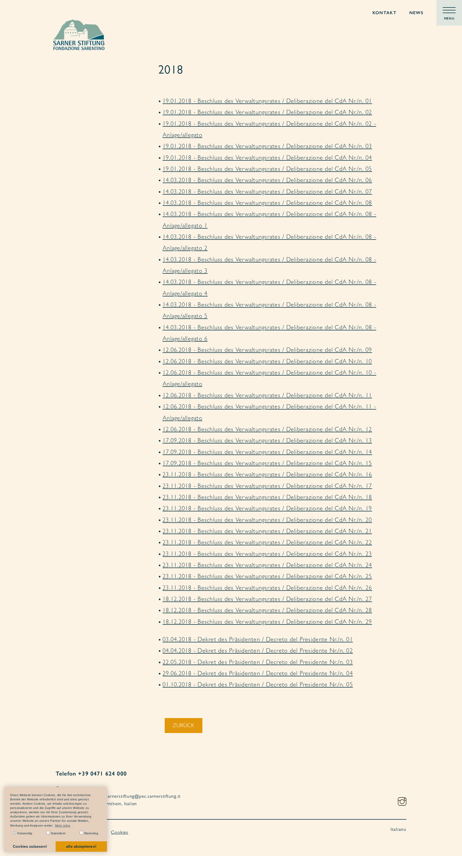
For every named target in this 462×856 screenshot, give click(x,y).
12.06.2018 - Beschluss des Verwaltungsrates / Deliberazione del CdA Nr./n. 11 (267, 396)
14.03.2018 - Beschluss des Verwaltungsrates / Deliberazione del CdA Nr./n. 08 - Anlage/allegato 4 (269, 288)
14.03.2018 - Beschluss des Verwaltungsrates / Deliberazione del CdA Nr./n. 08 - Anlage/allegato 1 (269, 220)
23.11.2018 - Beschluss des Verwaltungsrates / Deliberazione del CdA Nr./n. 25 (267, 577)
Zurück (183, 726)
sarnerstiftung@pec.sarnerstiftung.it (143, 797)
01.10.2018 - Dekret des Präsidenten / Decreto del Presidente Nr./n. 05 (258, 685)
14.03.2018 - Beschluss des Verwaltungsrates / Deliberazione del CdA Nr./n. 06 (267, 181)
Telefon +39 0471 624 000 (91, 773)
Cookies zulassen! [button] (30, 846)
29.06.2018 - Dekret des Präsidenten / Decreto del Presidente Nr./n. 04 (258, 674)
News (416, 12)
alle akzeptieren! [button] (81, 846)
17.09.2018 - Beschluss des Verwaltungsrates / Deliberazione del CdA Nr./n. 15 (267, 464)
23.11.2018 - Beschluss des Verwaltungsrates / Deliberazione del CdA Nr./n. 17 (267, 487)
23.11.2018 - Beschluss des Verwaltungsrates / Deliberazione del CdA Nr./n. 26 (267, 589)
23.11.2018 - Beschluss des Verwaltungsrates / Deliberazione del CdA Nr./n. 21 (267, 532)
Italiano (398, 830)
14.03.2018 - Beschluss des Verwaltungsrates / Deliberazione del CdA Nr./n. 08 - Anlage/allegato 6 (269, 333)
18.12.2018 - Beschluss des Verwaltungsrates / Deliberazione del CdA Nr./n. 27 (267, 600)
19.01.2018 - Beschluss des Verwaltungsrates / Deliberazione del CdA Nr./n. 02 (267, 113)
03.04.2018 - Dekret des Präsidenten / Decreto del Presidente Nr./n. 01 (258, 640)
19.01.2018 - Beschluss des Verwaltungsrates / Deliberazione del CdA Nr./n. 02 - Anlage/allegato (269, 130)
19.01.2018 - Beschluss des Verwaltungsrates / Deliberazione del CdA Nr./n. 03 (267, 147)
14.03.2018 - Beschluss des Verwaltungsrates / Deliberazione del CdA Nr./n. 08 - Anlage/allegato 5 (269, 311)
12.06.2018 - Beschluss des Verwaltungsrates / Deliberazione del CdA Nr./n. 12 (267, 430)
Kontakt (384, 12)
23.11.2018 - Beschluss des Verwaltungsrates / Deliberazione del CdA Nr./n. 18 (267, 498)
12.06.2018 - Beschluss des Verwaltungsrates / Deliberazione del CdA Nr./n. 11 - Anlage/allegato (269, 413)
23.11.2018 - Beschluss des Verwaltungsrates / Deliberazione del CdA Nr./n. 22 (267, 543)
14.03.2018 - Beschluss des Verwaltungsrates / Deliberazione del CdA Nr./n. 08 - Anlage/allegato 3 (269, 266)
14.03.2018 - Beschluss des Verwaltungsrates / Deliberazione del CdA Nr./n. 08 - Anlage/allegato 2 (269, 243)
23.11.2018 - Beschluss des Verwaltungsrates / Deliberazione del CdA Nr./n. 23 (267, 555)
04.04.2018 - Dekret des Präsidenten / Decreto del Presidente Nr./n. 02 (258, 651)
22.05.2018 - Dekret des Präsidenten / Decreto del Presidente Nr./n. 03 (258, 663)
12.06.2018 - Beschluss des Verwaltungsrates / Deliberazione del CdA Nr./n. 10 (267, 362)
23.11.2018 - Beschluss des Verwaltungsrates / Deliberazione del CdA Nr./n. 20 (267, 521)
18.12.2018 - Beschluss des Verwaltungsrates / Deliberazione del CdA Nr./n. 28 (267, 611)
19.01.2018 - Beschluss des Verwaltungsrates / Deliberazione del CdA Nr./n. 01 (267, 102)
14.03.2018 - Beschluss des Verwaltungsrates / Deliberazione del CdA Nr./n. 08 (267, 204)
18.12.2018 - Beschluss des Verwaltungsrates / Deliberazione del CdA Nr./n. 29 (267, 623)
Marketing (90, 833)
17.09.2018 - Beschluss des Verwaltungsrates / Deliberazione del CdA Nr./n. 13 (267, 441)
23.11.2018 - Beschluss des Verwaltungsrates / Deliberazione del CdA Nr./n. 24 (267, 566)
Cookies (119, 833)
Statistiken (58, 833)
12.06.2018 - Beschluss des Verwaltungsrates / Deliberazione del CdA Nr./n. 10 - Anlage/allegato (269, 379)
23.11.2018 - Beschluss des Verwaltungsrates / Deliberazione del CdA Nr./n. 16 (267, 475)
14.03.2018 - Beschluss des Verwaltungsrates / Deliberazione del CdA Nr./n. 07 (267, 192)
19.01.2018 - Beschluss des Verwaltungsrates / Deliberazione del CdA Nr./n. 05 (267, 170)
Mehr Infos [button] (63, 825)
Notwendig (24, 833)
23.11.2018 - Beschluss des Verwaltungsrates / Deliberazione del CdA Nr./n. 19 (267, 509)
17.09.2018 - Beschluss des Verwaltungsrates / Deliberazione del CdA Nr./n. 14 (267, 453)
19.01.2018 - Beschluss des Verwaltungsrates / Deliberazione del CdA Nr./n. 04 (267, 158)
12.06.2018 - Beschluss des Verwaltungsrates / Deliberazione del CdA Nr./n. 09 (267, 351)
